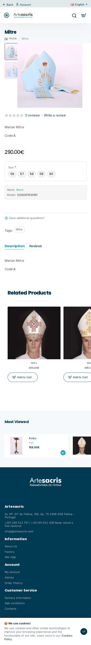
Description (15, 246)
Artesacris (14, 507)
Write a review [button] (55, 115)
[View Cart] (83, 15)
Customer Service (21, 590)
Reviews (35, 246)
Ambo (32, 438)
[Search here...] (74, 15)
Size (11, 167)
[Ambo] (16, 445)
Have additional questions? (26, 218)
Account (12, 565)
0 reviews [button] (32, 115)
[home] (11, 38)
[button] (13, 45)
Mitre (19, 229)
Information (16, 539)
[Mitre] (34, 333)
